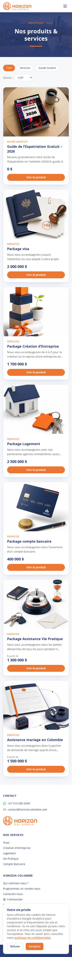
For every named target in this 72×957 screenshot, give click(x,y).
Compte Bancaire (14, 864)
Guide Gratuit (47, 68)
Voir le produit (36, 177)
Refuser (15, 946)
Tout (9, 67)
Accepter (34, 946)
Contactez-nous (13, 894)
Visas (6, 842)
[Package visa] (36, 214)
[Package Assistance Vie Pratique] (36, 604)
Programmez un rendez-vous (21, 888)
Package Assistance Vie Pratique (35, 638)
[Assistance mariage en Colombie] (36, 705)
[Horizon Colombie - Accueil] (17, 6)
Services (25, 68)
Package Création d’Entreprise (33, 346)
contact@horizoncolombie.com (27, 809)
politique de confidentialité (32, 938)
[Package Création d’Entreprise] (36, 311)
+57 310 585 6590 (19, 803)
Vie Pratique (11, 858)
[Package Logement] (36, 409)
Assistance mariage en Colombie (35, 739)
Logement (9, 853)
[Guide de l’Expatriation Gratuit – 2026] (36, 111)
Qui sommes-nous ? (15, 883)
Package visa (18, 248)
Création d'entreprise (17, 848)
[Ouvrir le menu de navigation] (65, 6)
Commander (15, 899)
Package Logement (23, 443)
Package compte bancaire (29, 541)
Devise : (8, 77)
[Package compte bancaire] (36, 506)
